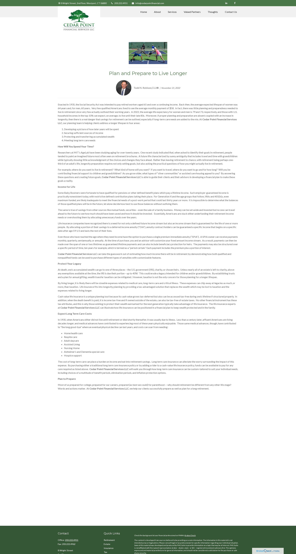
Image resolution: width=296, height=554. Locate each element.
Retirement (109, 540)
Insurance (108, 548)
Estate (107, 544)
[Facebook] (234, 3)
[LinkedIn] (226, 3)
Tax (105, 552)
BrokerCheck (190, 535)
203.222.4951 (121, 3)
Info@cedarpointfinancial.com (149, 3)
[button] (143, 11)
